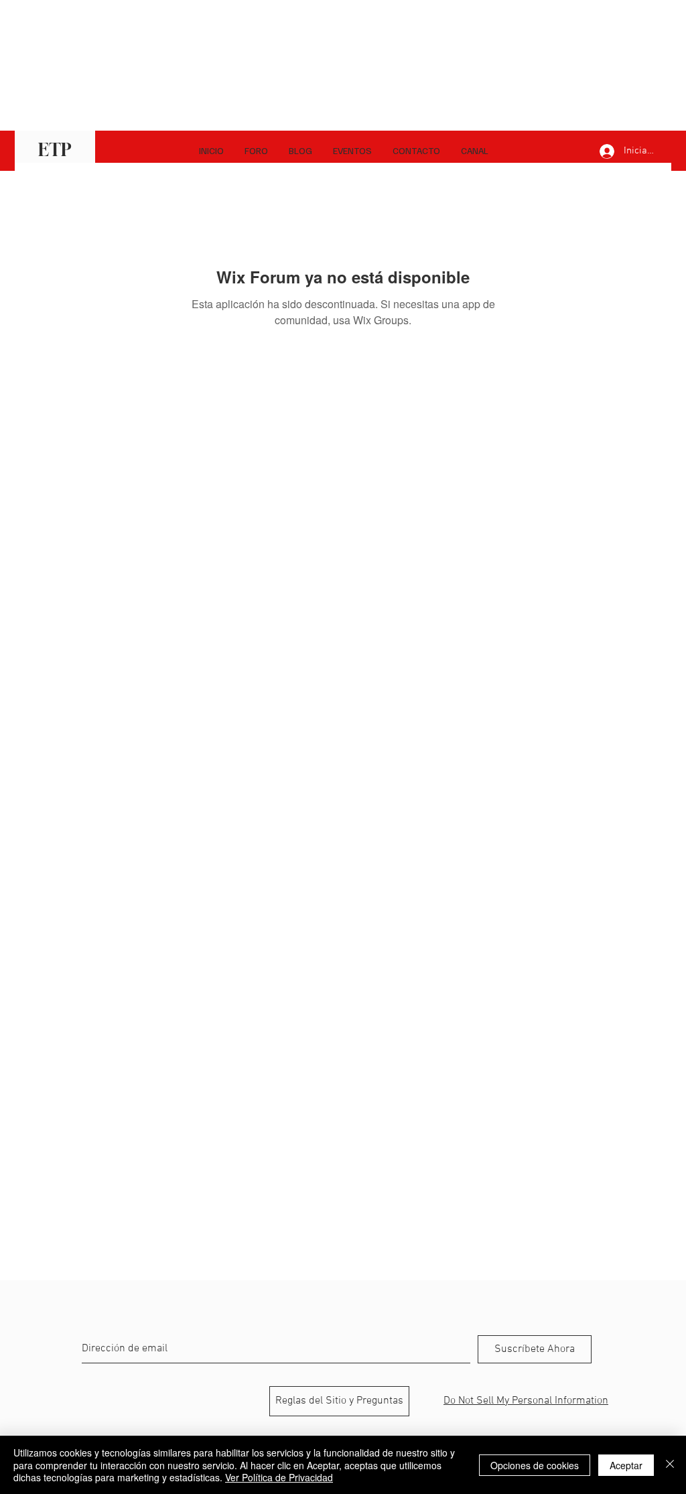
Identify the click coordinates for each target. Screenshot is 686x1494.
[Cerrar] (670, 1464)
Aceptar (626, 1465)
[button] (474, 151)
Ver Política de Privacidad (279, 1477)
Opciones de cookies (534, 1465)
